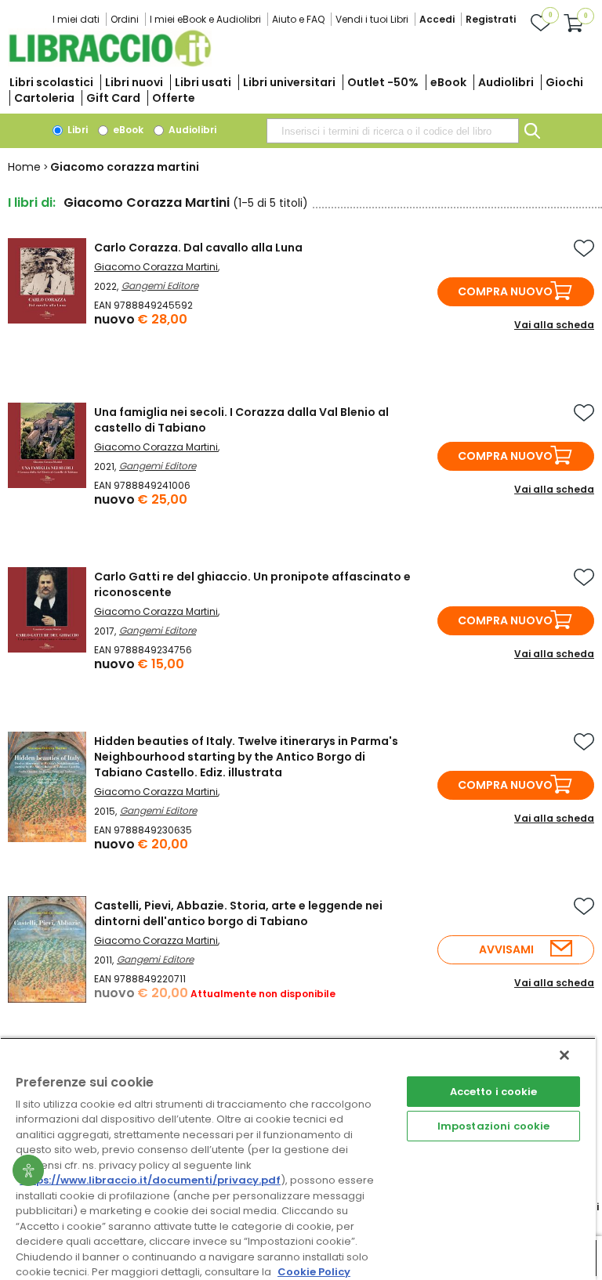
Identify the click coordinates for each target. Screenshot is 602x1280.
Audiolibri (506, 82)
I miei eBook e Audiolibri (205, 19)
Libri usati (203, 82)
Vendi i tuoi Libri (371, 19)
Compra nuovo (505, 291)
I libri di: (32, 202)
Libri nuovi (134, 82)
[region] (298, 1158)
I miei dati (76, 19)
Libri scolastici (51, 82)
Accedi (437, 19)
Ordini (125, 19)
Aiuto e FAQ (298, 19)
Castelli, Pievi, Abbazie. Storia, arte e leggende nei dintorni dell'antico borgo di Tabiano (238, 913)
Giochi (564, 82)
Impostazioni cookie (493, 1126)
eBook (448, 82)
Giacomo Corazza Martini (156, 266)
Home (24, 167)
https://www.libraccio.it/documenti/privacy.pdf (150, 1180)
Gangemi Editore (159, 285)
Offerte (173, 98)
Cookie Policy (313, 1271)
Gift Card (113, 98)
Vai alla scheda (554, 324)
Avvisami (506, 949)
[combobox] (393, 130)
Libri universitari (289, 82)
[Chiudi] (564, 1055)
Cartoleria (44, 98)
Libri (76, 129)
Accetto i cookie (494, 1091)
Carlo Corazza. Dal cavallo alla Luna (198, 247)
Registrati (491, 19)
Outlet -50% (383, 82)
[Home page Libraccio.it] (110, 63)
